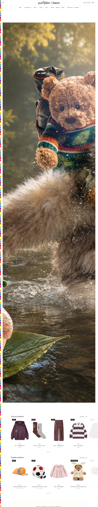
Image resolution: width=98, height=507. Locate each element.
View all (82, 416)
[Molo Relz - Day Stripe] (78, 430)
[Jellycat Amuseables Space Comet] (20, 471)
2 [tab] (50, 493)
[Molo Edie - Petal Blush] (59, 471)
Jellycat (58, 7)
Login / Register (87, 2)
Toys (46, 7)
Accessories (27, 7)
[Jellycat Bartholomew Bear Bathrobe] (78, 471)
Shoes (52, 7)
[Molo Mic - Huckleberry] (20, 430)
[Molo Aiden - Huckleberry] (59, 430)
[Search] (3, 2)
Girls (40, 7)
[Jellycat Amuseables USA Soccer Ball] (39, 471)
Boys (35, 7)
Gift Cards (70, 7)
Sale (20, 7)
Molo (63, 7)
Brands (76, 7)
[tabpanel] (20, 435)
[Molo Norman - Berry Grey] (39, 430)
